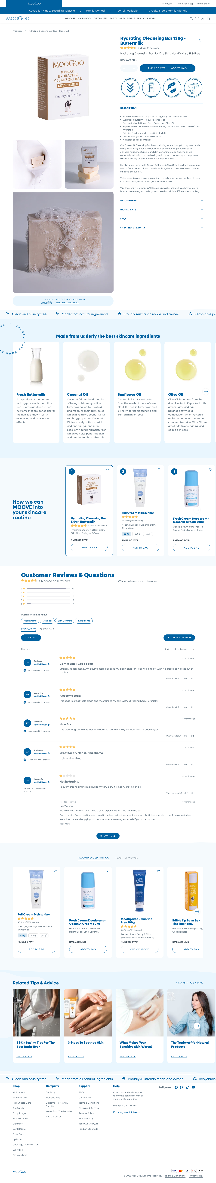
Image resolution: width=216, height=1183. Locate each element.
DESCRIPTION (128, 107)
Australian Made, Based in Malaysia (52, 10)
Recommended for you (94, 857)
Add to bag (89, 547)
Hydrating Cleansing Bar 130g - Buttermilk (88, 520)
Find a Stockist (53, 1116)
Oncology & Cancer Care (26, 1144)
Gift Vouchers (20, 1154)
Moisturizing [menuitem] (30, 620)
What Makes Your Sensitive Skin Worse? (136, 1044)
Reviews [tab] (28, 629)
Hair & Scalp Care (22, 1102)
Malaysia (167, 3)
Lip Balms (18, 1139)
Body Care (18, 1134)
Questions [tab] (47, 629)
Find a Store (203, 3)
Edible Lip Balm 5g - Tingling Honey (186, 922)
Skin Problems (20, 1097)
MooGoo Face (20, 1118)
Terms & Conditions (89, 1102)
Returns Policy (86, 1113)
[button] (34, 3)
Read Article (24, 1056)
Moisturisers (19, 1092)
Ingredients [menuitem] (84, 620)
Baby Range (19, 1113)
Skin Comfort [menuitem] (65, 620)
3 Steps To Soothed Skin (86, 1042)
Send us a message (67, 302)
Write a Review (182, 638)
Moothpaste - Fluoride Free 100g (136, 920)
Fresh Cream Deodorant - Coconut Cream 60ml (191, 520)
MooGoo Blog (185, 3)
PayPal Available (127, 10)
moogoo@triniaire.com (129, 1112)
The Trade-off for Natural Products (190, 1044)
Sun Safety (18, 1107)
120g (126, 534)
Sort (167, 649)
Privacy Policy (86, 1118)
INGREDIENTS (128, 209)
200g (137, 534)
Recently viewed (126, 857)
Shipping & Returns (133, 227)
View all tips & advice (189, 983)
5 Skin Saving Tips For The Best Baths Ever (35, 1044)
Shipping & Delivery (89, 1107)
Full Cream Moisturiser (138, 513)
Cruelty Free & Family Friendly (168, 10)
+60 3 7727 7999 (129, 1105)
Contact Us (85, 1097)
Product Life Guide (88, 1128)
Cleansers (18, 1123)
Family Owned (95, 10)
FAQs (123, 218)
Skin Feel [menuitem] (47, 620)
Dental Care (19, 1128)
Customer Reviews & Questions (57, 1104)
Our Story (51, 1092)
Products (17, 30)
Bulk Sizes (18, 1149)
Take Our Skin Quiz (88, 1123)
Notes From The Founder (59, 1111)
